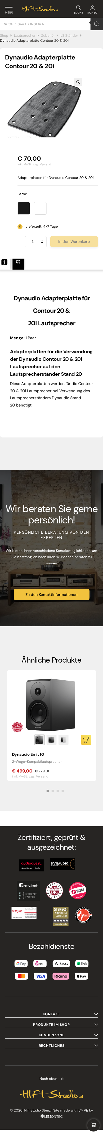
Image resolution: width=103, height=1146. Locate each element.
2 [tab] (53, 791)
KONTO (93, 12)
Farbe (22, 194)
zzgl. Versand (42, 164)
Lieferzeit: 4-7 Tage (42, 226)
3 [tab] (57, 791)
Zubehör (48, 35)
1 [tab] (47, 791)
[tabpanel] (51, 725)
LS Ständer (69, 35)
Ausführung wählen (86, 740)
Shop (4, 35)
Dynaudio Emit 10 (28, 754)
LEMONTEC (53, 1116)
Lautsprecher (25, 35)
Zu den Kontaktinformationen (52, 594)
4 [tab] (63, 791)
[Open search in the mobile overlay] (51, 24)
